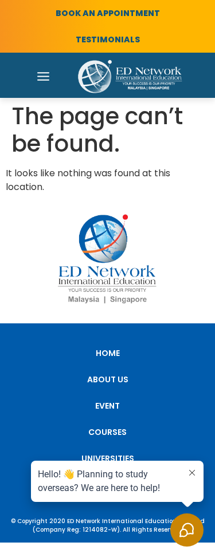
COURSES (107, 432)
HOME (108, 353)
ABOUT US (107, 379)
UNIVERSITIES (107, 458)
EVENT (107, 405)
